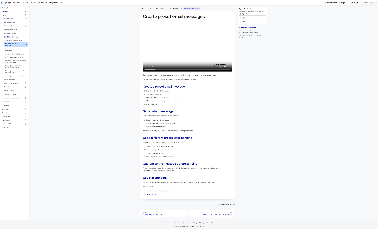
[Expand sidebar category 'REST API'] (26, 109)
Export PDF (245, 14)
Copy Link (244, 21)
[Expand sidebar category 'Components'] (26, 116)
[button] (15, 15)
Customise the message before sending (250, 35)
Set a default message (245, 30)
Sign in (352, 3)
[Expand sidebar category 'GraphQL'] (26, 112)
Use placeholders (244, 37)
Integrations (53, 3)
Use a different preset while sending (248, 32)
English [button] (343, 3)
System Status (330, 3)
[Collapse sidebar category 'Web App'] (26, 11)
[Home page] (142, 8)
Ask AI (61, 3)
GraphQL (33, 3)
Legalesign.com (169, 223)
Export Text (245, 17)
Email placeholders (152, 194)
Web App (16, 3)
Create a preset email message (247, 27)
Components (42, 3)
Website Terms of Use (184, 223)
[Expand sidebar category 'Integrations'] (26, 120)
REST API (25, 3)
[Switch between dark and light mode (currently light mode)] (357, 2)
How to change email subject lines (158, 191)
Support (196, 223)
